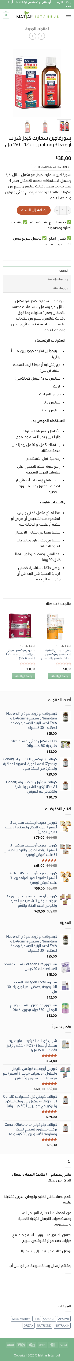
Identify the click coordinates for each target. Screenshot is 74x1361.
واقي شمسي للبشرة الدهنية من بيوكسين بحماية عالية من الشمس (56, 654)
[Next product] (41, 36)
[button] (68, 15)
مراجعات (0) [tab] (60, 288)
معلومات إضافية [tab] (57, 279)
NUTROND (44, 1325)
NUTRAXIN (62, 1325)
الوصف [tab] (63, 270)
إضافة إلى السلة (33, 210)
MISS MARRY (21, 1318)
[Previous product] (32, 36)
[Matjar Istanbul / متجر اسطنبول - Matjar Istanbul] (37, 15)
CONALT (49, 1318)
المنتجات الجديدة (37, 29)
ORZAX (28, 1325)
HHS (37, 1318)
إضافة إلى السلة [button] (59, 676)
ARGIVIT (63, 1318)
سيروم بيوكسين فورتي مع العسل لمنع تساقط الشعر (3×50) (20, 654)
